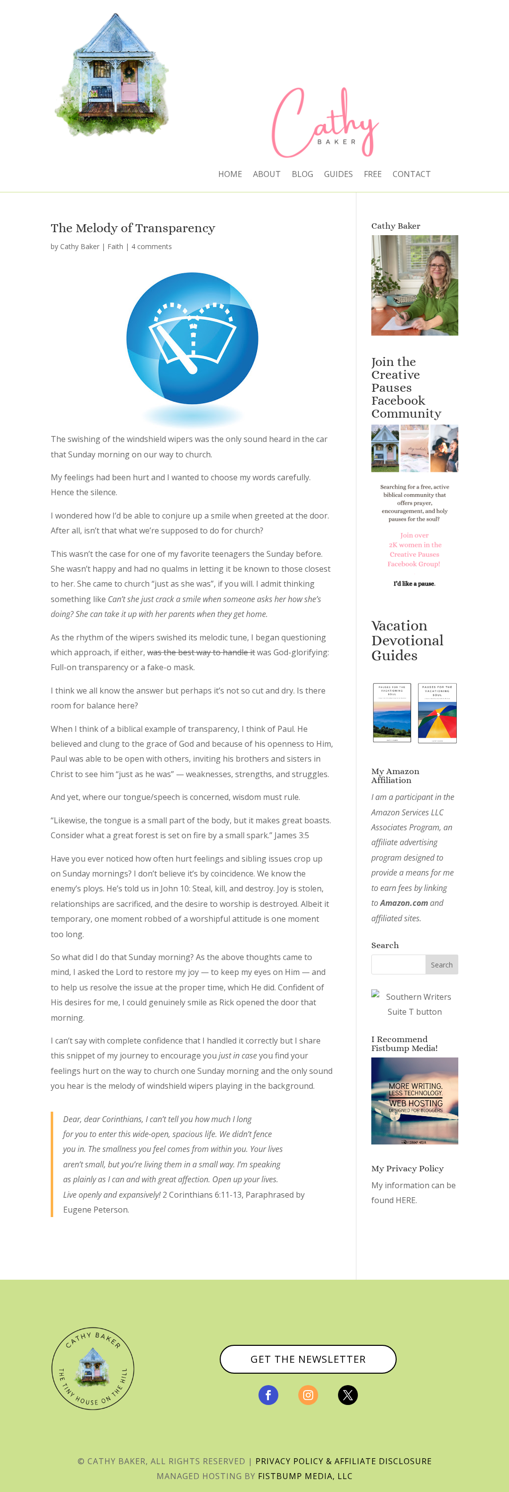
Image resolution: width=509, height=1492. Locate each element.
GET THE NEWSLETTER (308, 1359)
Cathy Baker (79, 246)
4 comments (151, 246)
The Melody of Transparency (133, 227)
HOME (230, 175)
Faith (115, 246)
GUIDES (338, 175)
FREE (373, 175)
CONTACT (412, 175)
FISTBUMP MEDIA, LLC (305, 1476)
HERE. (406, 1200)
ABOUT (267, 175)
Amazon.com (404, 902)
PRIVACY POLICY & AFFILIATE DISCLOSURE (343, 1461)
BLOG (302, 175)
